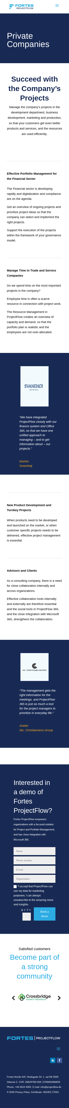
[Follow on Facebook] (59, 1060)
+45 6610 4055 (23, 1087)
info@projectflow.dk (51, 1087)
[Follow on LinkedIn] (52, 1060)
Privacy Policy (22, 1092)
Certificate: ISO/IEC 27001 (45, 1092)
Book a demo (44, 914)
